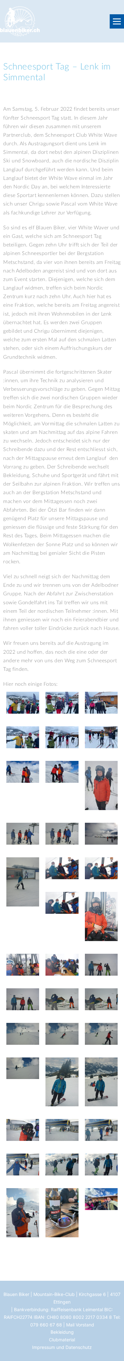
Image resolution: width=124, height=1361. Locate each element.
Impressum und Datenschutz (62, 1347)
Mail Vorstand (80, 1324)
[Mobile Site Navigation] (117, 21)
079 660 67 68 (46, 1324)
